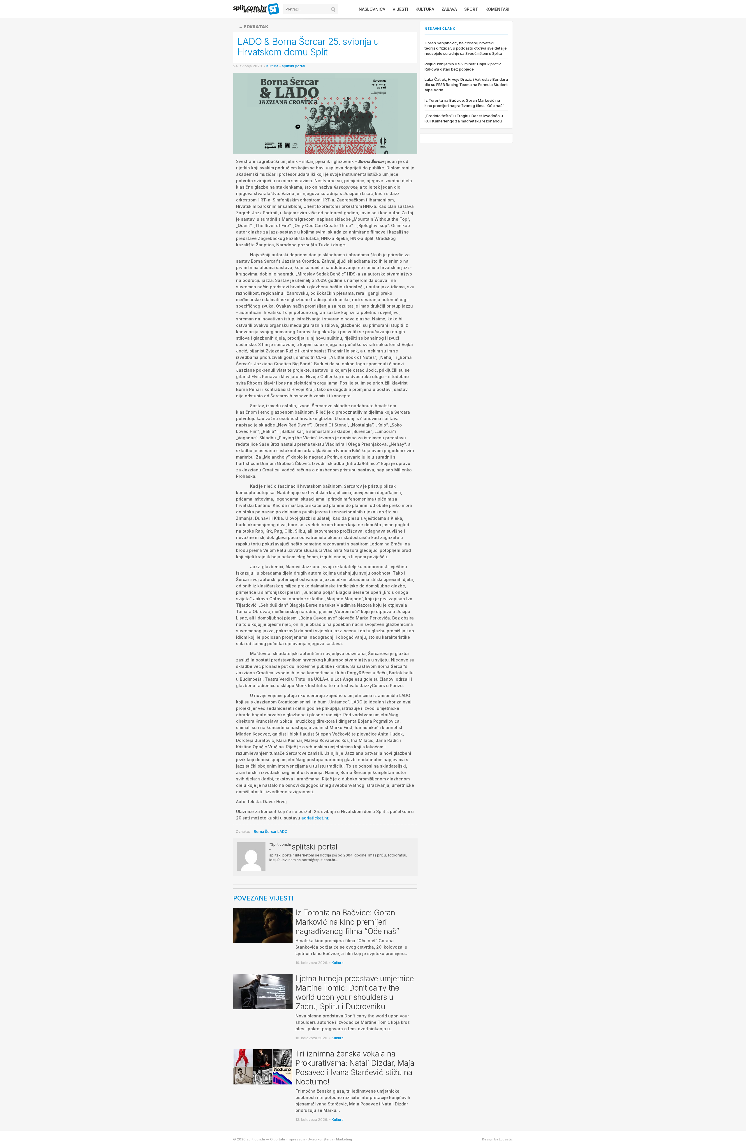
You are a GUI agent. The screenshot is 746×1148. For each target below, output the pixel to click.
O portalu (277, 1139)
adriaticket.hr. (315, 817)
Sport (471, 9)
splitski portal (293, 66)
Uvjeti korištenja (320, 1139)
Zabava (449, 9)
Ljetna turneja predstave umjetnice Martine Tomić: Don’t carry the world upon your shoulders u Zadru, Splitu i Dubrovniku (354, 992)
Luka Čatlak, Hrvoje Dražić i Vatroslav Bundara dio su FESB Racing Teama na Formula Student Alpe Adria (466, 84)
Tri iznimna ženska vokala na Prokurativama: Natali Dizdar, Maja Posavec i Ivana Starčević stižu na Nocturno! (354, 1067)
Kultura (425, 9)
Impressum (296, 1139)
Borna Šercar (265, 831)
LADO (282, 831)
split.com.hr (256, 9)
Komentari (497, 9)
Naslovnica (372, 9)
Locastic (506, 1139)
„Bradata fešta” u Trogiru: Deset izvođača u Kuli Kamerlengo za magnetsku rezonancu (464, 118)
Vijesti (400, 9)
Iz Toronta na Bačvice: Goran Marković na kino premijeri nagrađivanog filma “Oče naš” (347, 922)
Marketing (344, 1139)
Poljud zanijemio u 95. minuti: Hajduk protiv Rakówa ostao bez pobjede (463, 66)
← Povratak (253, 26)
